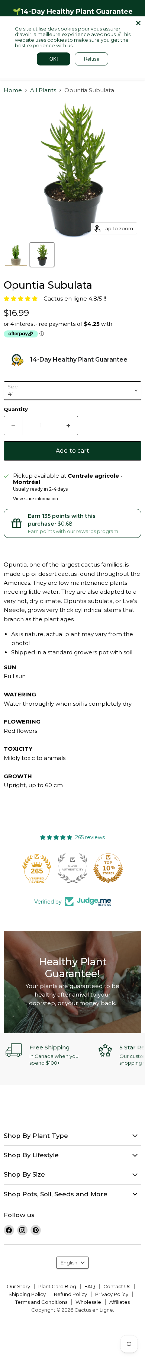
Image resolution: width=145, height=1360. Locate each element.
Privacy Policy (111, 1294)
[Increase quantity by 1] (68, 425)
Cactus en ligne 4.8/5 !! (75, 298)
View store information (35, 498)
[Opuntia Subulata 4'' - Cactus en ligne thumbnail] (42, 255)
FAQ (89, 1286)
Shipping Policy (27, 1294)
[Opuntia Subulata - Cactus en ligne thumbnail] (16, 255)
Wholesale (88, 1302)
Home (13, 90)
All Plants (43, 90)
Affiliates (119, 1302)
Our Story (18, 1286)
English (69, 1263)
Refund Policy (70, 1294)
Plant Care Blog (57, 1286)
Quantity (16, 409)
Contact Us (116, 1286)
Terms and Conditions (41, 1302)
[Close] (138, 23)
